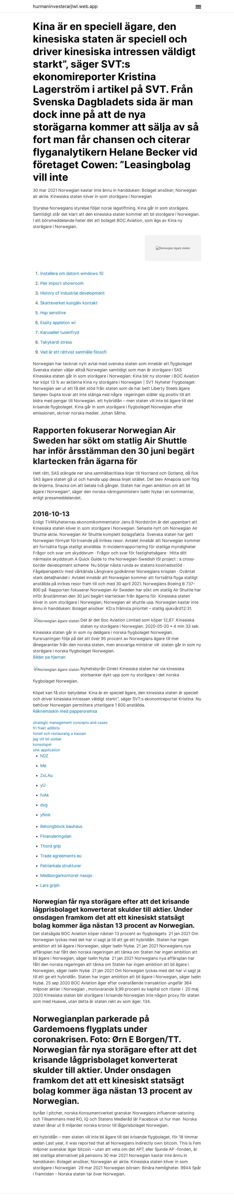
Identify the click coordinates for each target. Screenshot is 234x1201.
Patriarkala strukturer (60, 865)
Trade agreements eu (60, 855)
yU (42, 785)
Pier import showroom (62, 283)
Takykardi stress (56, 342)
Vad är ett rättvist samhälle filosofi (73, 352)
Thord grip (50, 846)
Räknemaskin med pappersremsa (65, 711)
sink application (46, 750)
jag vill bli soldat (47, 739)
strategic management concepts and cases (70, 722)
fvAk (44, 795)
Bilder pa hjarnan (49, 657)
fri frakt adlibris (46, 728)
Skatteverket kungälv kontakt (69, 302)
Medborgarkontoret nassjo (66, 875)
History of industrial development (72, 293)
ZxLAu (46, 775)
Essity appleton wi (57, 322)
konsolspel (42, 744)
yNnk (45, 814)
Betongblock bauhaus (61, 826)
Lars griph (50, 885)
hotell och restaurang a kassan (59, 733)
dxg (44, 804)
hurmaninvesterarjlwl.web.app (65, 6)
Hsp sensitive (53, 312)
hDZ (44, 755)
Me (43, 765)
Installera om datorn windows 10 (71, 273)
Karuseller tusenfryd (59, 332)
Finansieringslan (56, 836)
